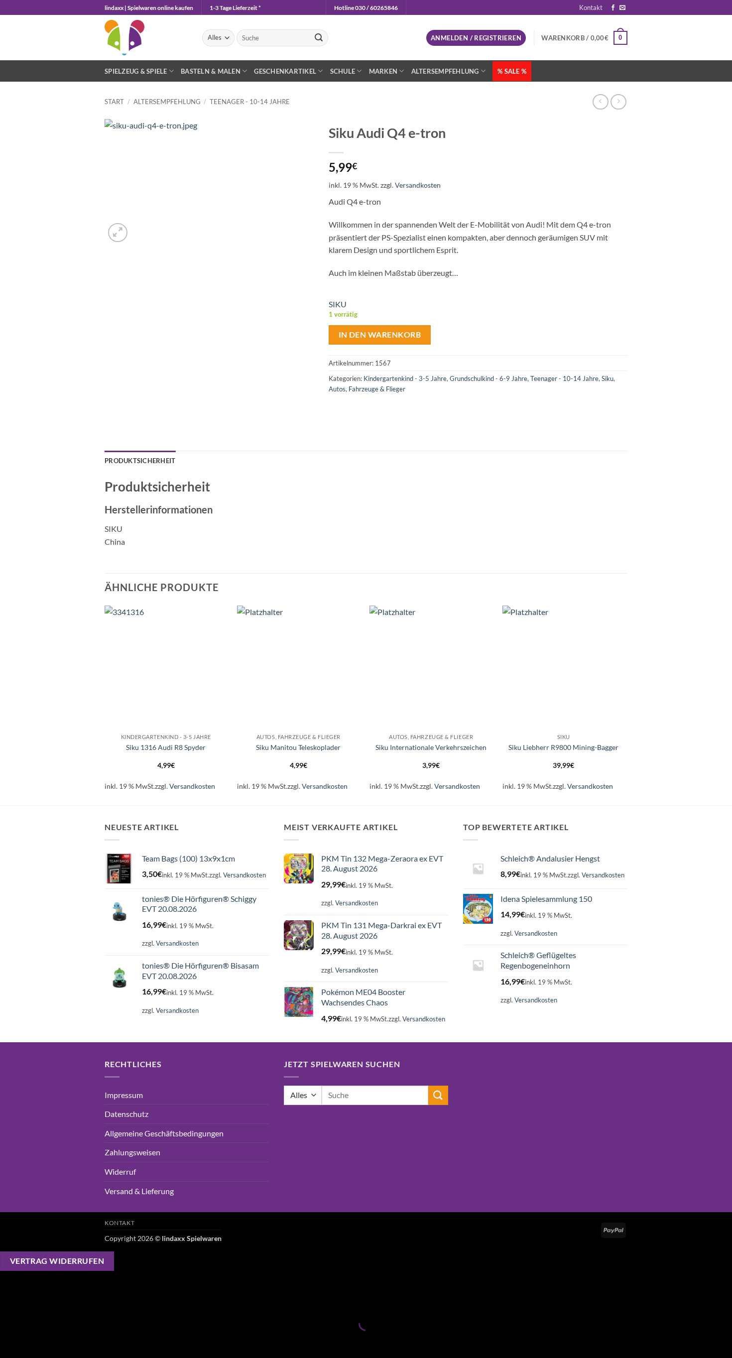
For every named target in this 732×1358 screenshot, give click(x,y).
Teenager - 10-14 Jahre (250, 102)
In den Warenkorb (380, 334)
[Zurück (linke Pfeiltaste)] (9, 1341)
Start (114, 102)
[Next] (624, 704)
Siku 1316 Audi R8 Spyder (166, 747)
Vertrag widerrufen (57, 1260)
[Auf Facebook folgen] (613, 7)
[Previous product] (618, 102)
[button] (476, 38)
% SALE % (511, 71)
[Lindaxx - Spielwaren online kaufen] (146, 37)
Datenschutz (126, 1113)
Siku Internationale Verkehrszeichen (431, 747)
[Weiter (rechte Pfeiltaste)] (38, 1341)
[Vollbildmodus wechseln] (38, 1298)
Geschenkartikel (285, 71)
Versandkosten (418, 185)
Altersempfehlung (445, 71)
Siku (607, 378)
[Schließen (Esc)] (96, 1298)
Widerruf (120, 1171)
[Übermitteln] (318, 37)
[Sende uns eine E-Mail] (622, 7)
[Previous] (105, 704)
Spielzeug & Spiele (136, 71)
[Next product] (600, 102)
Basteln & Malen (211, 71)
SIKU (338, 304)
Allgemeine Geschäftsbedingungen (164, 1133)
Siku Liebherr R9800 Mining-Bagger (563, 747)
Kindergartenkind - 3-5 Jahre (405, 378)
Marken (383, 71)
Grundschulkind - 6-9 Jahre (488, 378)
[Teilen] (67, 1298)
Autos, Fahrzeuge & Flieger (367, 389)
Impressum (124, 1095)
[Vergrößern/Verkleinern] (9, 1298)
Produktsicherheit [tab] (140, 461)
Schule (343, 71)
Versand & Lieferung (139, 1191)
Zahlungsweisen (132, 1152)
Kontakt (591, 7)
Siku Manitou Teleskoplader (298, 747)
